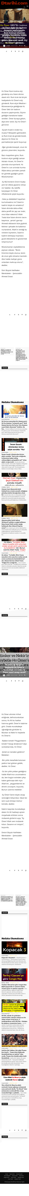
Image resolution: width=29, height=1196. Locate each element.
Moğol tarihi (6, 1177)
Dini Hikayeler (6, 419)
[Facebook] (11, 51)
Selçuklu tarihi (21, 1177)
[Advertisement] (14, 73)
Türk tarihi (21, 1175)
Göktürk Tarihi (17, 1179)
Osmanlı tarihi (6, 487)
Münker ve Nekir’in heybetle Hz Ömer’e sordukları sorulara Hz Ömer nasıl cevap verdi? (7, 352)
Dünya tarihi (14, 1175)
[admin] (4, 46)
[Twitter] (15, 51)
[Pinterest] (19, 51)
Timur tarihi (13, 1177)
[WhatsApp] (22, 51)
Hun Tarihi (10, 1179)
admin (8, 45)
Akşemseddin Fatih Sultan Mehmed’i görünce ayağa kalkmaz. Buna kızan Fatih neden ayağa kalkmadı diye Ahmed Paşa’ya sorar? (14, 524)
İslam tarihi (5, 20)
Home (6, 1174)
